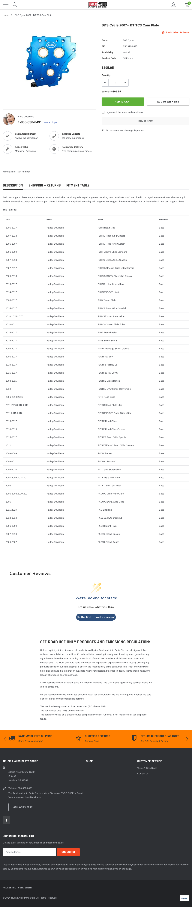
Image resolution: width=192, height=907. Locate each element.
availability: (108, 52)
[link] (6, 820)
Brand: (105, 40)
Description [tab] (13, 185)
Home (6, 15)
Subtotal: (106, 91)
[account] (174, 4)
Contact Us (142, 773)
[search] (15, 4)
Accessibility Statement (17, 887)
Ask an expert (22, 807)
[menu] (5, 4)
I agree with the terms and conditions (124, 112)
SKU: (104, 46)
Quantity (106, 75)
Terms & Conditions (147, 768)
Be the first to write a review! (96, 617)
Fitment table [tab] (77, 185)
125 (108, 130)
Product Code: (109, 58)
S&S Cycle (128, 40)
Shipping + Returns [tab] (44, 185)
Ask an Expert (51, 122)
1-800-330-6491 (30, 122)
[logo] (96, 4)
